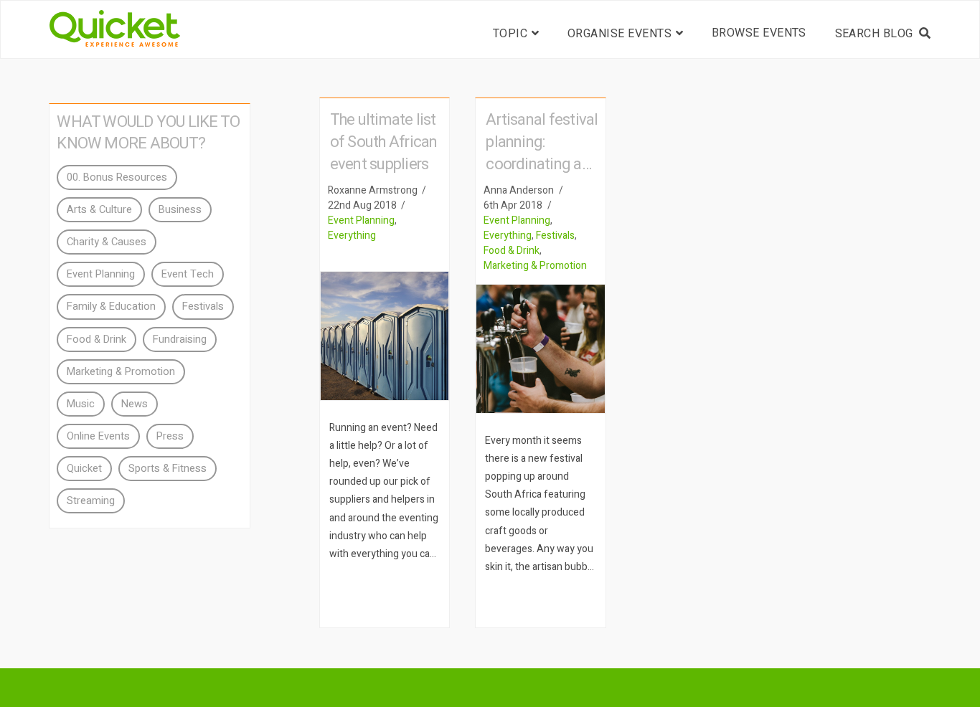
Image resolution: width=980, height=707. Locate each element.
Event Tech (187, 274)
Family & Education (111, 306)
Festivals (555, 235)
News (134, 404)
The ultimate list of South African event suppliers (384, 142)
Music (81, 404)
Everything (352, 235)
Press (170, 436)
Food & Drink (512, 250)
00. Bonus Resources (117, 177)
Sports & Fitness (167, 468)
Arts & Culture (99, 209)
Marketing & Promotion (535, 265)
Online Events (98, 436)
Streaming (91, 500)
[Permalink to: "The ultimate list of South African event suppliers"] (385, 336)
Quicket (84, 468)
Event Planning (361, 220)
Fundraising (180, 339)
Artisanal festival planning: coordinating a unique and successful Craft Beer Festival (542, 175)
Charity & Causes (106, 242)
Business (180, 209)
